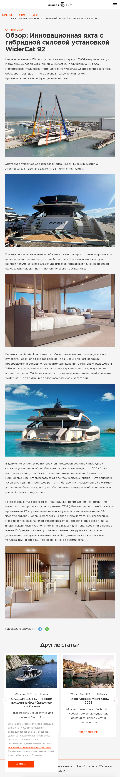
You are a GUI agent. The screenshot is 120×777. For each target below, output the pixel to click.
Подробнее (88, 732)
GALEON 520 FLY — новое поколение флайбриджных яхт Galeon (31, 703)
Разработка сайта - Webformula (94, 766)
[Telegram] (40, 629)
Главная (7, 15)
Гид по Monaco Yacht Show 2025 (88, 701)
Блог (35, 15)
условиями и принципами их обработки (29, 747)
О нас (22, 15)
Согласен (21, 764)
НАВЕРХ (60, 771)
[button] (5, 701)
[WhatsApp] (47, 629)
